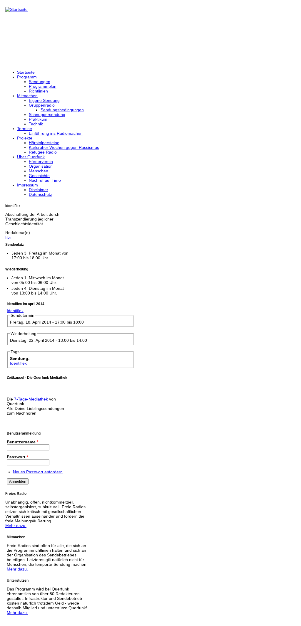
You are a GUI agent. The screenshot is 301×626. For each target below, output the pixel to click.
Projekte (24, 138)
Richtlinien (38, 91)
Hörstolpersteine (44, 142)
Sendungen (39, 81)
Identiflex (15, 310)
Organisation (41, 166)
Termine (24, 128)
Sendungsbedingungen (62, 109)
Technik (36, 124)
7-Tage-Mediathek (31, 399)
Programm (27, 77)
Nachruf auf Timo (45, 180)
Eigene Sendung (44, 100)
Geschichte (39, 175)
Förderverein (41, 161)
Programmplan (42, 86)
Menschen (38, 171)
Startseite (26, 72)
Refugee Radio (43, 152)
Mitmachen (27, 95)
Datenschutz (40, 194)
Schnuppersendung (47, 114)
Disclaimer (38, 189)
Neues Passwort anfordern (38, 472)
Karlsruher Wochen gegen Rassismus (64, 147)
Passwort (17, 457)
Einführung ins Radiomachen (56, 133)
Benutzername (22, 442)
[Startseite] (16, 9)
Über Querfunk (31, 156)
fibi (8, 237)
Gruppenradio (42, 105)
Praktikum (38, 119)
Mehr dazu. (15, 525)
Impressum (27, 185)
